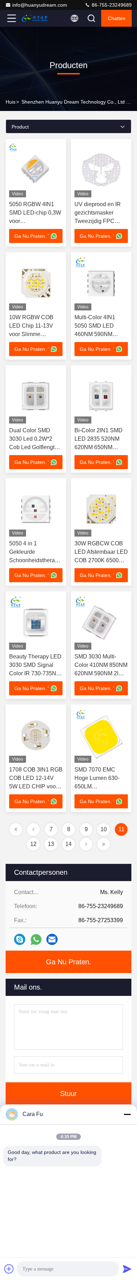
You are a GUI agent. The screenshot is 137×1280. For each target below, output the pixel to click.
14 (68, 844)
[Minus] (127, 1114)
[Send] (127, 1268)
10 (103, 829)
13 (51, 844)
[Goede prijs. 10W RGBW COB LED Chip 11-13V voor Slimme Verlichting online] (36, 283)
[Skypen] (19, 939)
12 (33, 844)
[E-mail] (52, 939)
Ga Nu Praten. (68, 962)
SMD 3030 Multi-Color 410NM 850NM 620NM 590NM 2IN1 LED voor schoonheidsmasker (101, 673)
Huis (10, 102)
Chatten (116, 18)
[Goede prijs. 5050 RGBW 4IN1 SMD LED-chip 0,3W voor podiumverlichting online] (36, 170)
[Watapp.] (36, 939)
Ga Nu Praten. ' (31, 236)
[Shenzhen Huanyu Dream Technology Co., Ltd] (35, 18)
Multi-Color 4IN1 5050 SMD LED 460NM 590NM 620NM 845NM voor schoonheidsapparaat (101, 334)
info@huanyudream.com (39, 5)
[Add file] (9, 1268)
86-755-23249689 (111, 5)
